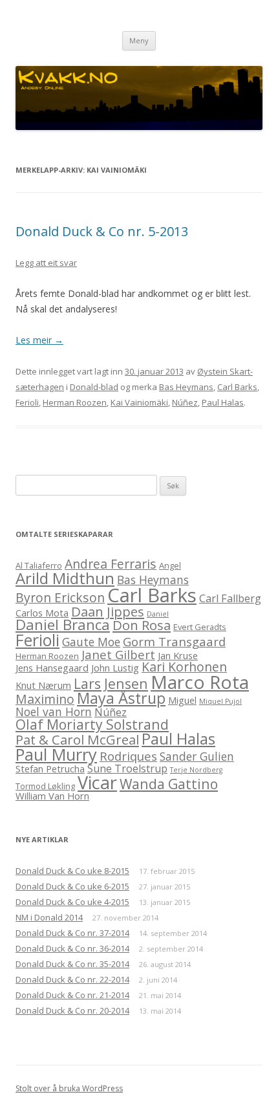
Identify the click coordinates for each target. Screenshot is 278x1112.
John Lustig (115, 667)
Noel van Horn (54, 711)
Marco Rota (200, 682)
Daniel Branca (63, 625)
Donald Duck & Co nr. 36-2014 (72, 948)
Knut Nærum (43, 685)
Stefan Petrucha (50, 768)
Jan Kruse (178, 655)
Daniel (158, 613)
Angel (170, 565)
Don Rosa (141, 625)
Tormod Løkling (45, 786)
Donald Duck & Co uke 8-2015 (72, 871)
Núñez (185, 402)
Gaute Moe (91, 641)
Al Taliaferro (39, 565)
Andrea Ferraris (110, 563)
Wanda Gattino (169, 783)
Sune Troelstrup (127, 768)
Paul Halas (223, 402)
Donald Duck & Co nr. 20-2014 (72, 1010)
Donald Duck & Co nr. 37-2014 (72, 933)
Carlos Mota (42, 612)
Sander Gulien (197, 756)
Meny (139, 40)
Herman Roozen (75, 402)
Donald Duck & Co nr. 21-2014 (72, 995)
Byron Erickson (60, 597)
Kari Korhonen (184, 666)
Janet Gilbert (118, 654)
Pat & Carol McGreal (77, 739)
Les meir (39, 340)
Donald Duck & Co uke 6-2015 (72, 886)
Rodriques (128, 756)
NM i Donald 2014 (49, 917)
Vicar (97, 782)
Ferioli (27, 402)
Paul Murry (56, 754)
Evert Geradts (199, 627)
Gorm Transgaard (174, 641)
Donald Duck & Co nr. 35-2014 (72, 964)
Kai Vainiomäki (139, 402)
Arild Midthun (65, 578)
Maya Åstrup (121, 698)
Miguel (182, 699)
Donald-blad (94, 387)
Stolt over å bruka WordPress (69, 1088)
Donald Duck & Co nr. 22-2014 (72, 979)
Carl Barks (237, 387)
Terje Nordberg (196, 769)
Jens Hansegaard (52, 667)
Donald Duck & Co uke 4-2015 (72, 902)
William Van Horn (52, 795)
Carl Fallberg (230, 598)
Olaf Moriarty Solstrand (92, 724)
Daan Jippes (107, 611)
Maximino (45, 699)
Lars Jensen (111, 683)
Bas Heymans (186, 387)
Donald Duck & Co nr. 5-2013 (102, 231)
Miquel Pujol (220, 701)
